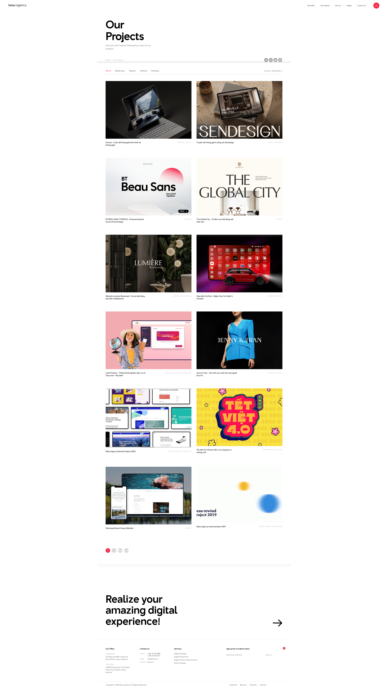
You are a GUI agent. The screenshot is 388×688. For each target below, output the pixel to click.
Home (108, 60)
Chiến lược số (169, 373)
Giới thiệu (311, 5)
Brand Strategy (180, 663)
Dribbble (253, 685)
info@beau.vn (152, 659)
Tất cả (108, 70)
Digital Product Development (185, 660)
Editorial (143, 70)
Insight (349, 5)
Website (132, 70)
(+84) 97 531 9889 (153, 653)
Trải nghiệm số (185, 296)
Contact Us (361, 5)
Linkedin (263, 685)
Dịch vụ (338, 5)
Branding (155, 70)
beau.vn (150, 662)
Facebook (233, 685)
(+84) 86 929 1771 (153, 656)
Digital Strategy (180, 653)
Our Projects (325, 5)
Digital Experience (181, 657)
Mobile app (119, 70)
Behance (243, 685)
